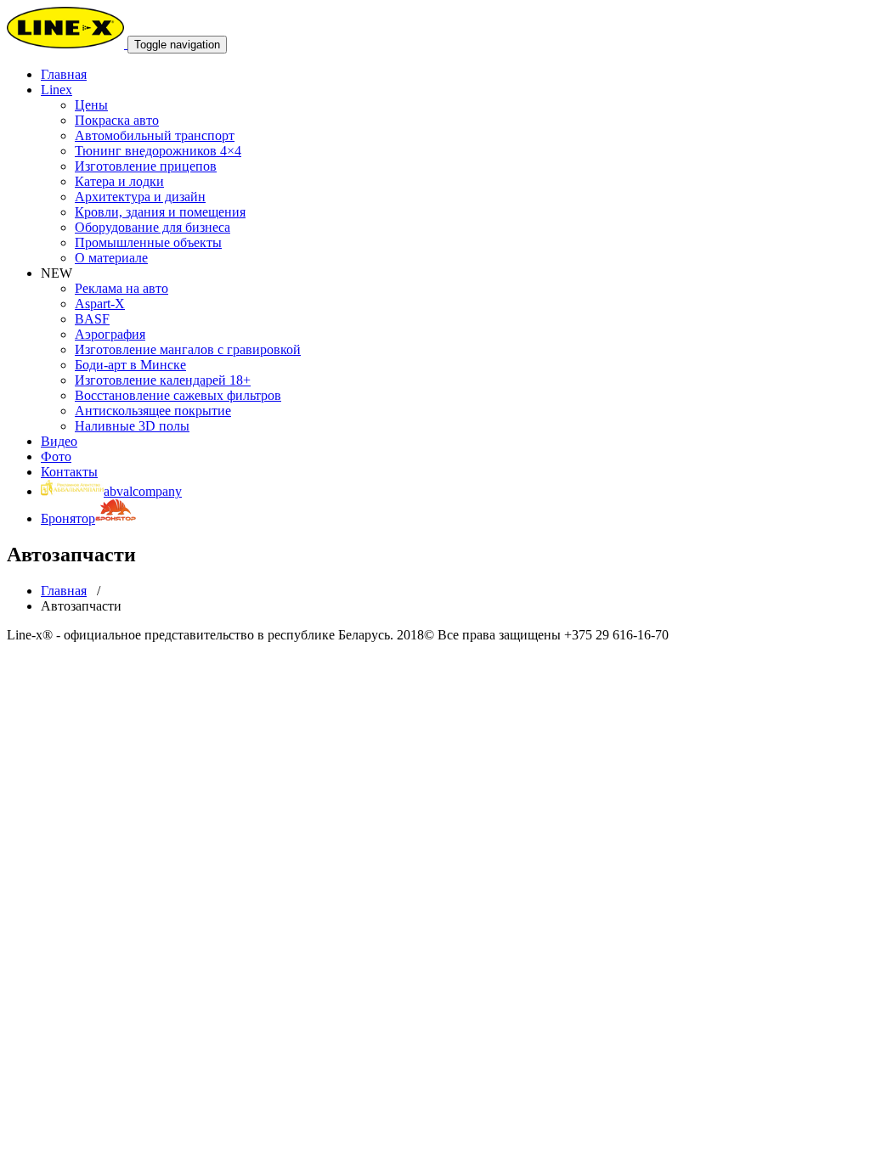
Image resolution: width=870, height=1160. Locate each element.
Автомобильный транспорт (154, 135)
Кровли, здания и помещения (160, 212)
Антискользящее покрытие (153, 410)
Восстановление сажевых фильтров (178, 395)
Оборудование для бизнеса (152, 227)
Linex (56, 89)
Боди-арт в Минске (130, 365)
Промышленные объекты (148, 242)
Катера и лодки (119, 181)
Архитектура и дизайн (140, 196)
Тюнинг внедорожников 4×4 (158, 151)
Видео (59, 441)
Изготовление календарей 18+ (163, 380)
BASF (92, 319)
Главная (64, 590)
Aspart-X (100, 303)
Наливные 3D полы (132, 426)
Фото (56, 456)
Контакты (69, 472)
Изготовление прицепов (146, 166)
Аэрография (110, 334)
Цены (91, 105)
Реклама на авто (121, 288)
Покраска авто (117, 120)
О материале (111, 258)
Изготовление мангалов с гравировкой (188, 349)
